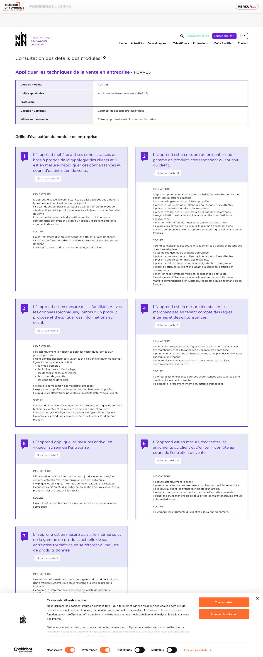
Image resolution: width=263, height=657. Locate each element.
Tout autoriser (224, 602)
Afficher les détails (195, 649)
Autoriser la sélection (224, 613)
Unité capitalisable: (33, 93)
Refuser (224, 625)
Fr (241, 35)
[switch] (105, 650)
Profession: (28, 102)
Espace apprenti (224, 35)
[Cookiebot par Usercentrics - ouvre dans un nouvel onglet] (23, 650)
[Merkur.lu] (247, 6)
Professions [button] (200, 43)
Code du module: (31, 84)
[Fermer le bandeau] (257, 598)
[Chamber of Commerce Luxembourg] (37, 6)
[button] (104, 58)
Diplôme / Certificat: (33, 110)
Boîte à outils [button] (223, 43)
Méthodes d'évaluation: (35, 119)
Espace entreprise (198, 35)
